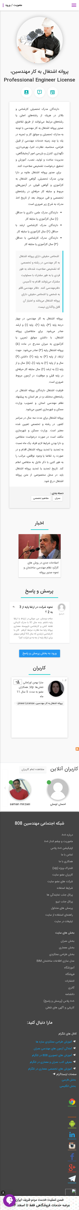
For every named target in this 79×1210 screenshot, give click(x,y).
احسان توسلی (58, 804)
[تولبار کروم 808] (72, 1103)
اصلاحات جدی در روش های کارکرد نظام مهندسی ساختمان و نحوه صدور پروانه (41, 568)
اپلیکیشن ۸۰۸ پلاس (62, 848)
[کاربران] (26, 92)
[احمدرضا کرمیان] (61, 610)
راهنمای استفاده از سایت (59, 915)
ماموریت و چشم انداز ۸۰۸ (58, 841)
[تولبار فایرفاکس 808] (72, 1114)
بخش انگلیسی (68, 1086)
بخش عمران (67, 941)
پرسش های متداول (62, 908)
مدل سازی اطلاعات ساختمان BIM (55, 961)
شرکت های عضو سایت (60, 881)
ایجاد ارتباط (17, 682)
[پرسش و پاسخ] (39, 92)
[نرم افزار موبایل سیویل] (72, 1125)
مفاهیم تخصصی (41, 498)
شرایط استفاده (65, 888)
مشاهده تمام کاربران (32, 769)
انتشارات (69, 981)
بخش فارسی (69, 1080)
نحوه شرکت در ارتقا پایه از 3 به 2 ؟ (36, 610)
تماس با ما (67, 854)
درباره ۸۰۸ (67, 835)
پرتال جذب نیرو (64, 901)
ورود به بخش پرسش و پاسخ (40, 653)
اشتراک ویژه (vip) (62, 868)
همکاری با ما (66, 861)
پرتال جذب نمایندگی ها (60, 895)
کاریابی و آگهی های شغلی (60, 1007)
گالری (71, 987)
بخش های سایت (64, 933)
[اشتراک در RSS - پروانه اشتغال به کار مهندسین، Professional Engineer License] (77, 750)
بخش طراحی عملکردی (61, 954)
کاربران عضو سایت (62, 874)
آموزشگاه (69, 967)
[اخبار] (52, 92)
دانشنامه (69, 994)
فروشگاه (70, 974)
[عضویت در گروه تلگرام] (72, 1180)
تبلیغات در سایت (63, 921)
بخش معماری (66, 947)
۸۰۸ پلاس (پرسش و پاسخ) (59, 1001)
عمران (57, 498)
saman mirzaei (20, 804)
